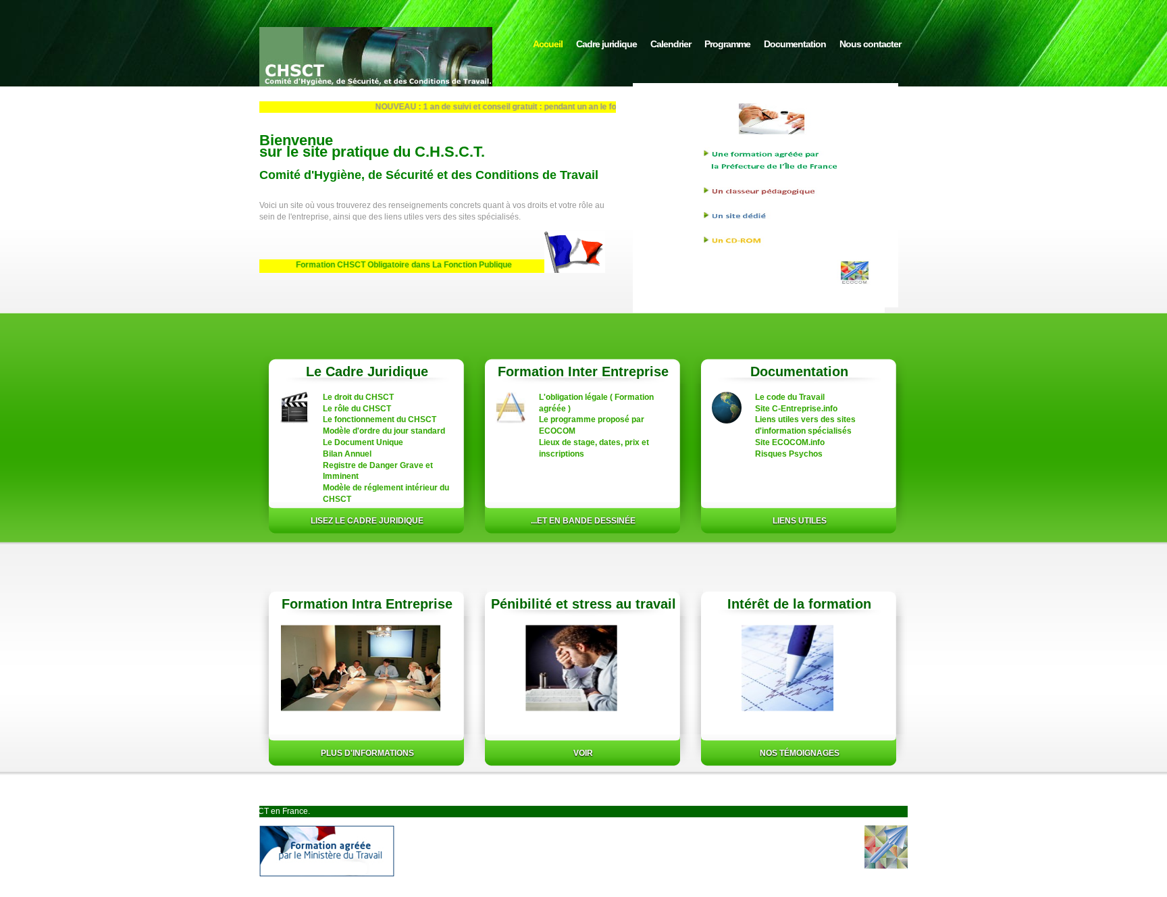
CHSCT (375, 69)
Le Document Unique (363, 442)
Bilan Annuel (347, 454)
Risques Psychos (789, 454)
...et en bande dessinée (583, 521)
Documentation (795, 44)
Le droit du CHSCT (358, 397)
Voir (583, 753)
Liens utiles (800, 521)
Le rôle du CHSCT (357, 408)
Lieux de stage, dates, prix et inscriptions (594, 448)
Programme (727, 44)
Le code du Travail (790, 397)
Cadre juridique (606, 44)
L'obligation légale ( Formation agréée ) (596, 402)
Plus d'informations (367, 753)
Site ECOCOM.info (790, 442)
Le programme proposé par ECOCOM (591, 425)
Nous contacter (870, 44)
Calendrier (670, 44)
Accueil (548, 44)
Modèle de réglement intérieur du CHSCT (386, 493)
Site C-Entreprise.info (796, 408)
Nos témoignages (799, 753)
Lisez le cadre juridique (367, 521)
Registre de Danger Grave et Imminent (378, 471)
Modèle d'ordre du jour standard (384, 431)
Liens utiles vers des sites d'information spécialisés (805, 425)
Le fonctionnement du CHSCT (379, 419)
